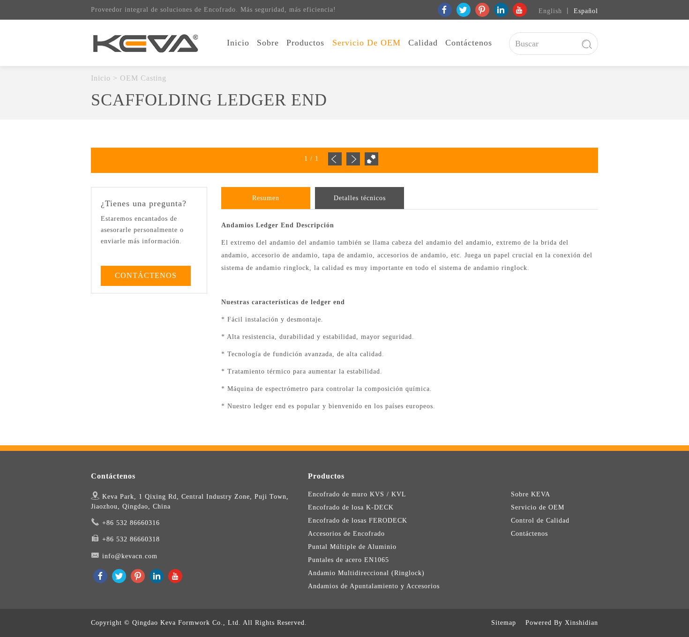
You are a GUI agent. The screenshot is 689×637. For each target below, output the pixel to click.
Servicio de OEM (366, 42)
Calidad (423, 42)
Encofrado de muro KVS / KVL (357, 494)
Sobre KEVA (530, 494)
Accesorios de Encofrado (346, 533)
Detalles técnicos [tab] (360, 198)
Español (586, 11)
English (550, 11)
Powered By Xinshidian (561, 622)
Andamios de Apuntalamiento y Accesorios (374, 586)
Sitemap (503, 622)
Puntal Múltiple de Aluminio (352, 546)
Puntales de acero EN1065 (348, 559)
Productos (305, 42)
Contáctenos (468, 42)
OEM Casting (143, 78)
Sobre (268, 42)
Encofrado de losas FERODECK (357, 520)
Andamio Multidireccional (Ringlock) (366, 573)
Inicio (238, 42)
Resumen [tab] (265, 198)
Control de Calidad (540, 520)
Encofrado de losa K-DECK (351, 507)
